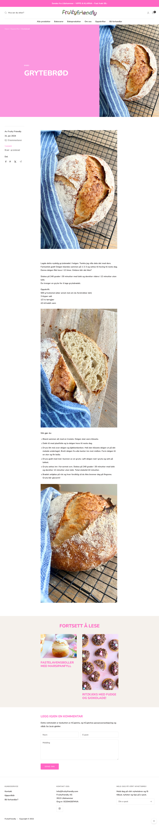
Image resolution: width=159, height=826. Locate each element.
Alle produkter (43, 21)
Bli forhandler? (11, 799)
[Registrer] (151, 801)
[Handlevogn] (153, 13)
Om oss (88, 21)
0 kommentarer (15, 140)
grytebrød (15, 150)
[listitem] (5, 162)
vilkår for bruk (47, 726)
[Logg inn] (148, 13)
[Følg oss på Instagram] (59, 808)
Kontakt (8, 791)
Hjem (7, 29)
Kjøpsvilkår (10, 795)
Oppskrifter (100, 21)
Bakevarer (58, 21)
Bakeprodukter (74, 21)
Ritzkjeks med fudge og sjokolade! (99, 696)
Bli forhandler (115, 21)
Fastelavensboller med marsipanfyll (57, 664)
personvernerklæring (103, 723)
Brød (26, 65)
